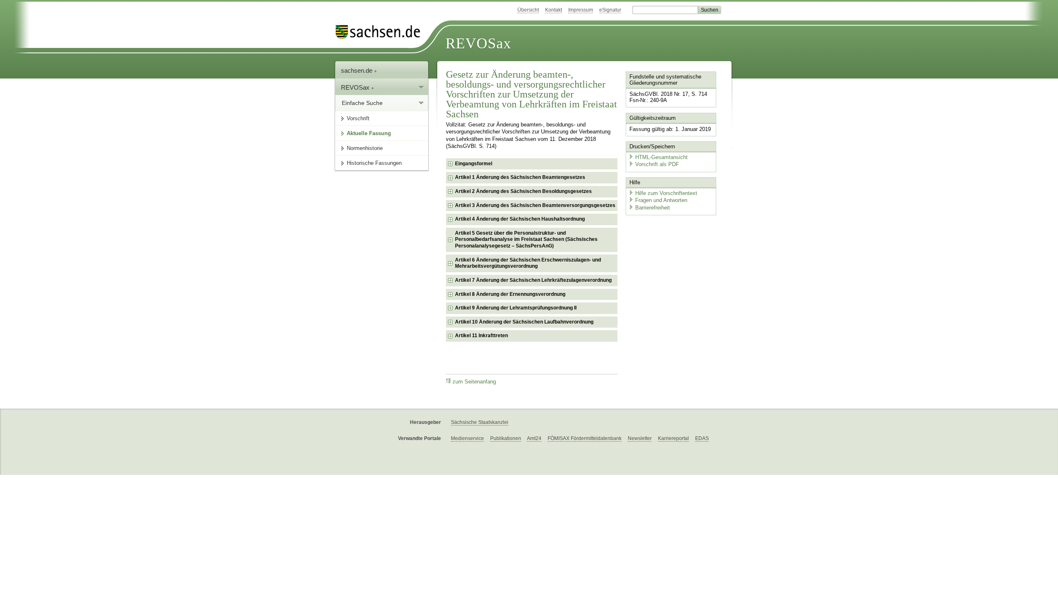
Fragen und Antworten (661, 200)
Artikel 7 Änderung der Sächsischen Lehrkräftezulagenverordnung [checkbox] (533, 280)
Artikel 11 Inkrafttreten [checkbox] (481, 335)
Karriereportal (673, 438)
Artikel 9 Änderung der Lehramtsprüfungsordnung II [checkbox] (516, 308)
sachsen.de (357, 70)
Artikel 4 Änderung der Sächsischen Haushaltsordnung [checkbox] (520, 219)
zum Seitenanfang (474, 382)
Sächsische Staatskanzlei (479, 422)
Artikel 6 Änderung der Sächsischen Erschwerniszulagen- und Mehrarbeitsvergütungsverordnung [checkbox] (528, 263)
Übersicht (528, 10)
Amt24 (534, 438)
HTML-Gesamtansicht (661, 157)
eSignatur (610, 10)
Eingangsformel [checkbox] (473, 164)
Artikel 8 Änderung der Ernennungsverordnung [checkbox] (510, 294)
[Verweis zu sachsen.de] (381, 32)
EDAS (702, 438)
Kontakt (553, 10)
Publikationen (505, 438)
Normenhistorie (365, 148)
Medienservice (467, 438)
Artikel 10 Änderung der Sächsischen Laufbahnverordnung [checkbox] (524, 322)
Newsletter (640, 438)
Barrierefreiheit (652, 208)
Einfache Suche (362, 103)
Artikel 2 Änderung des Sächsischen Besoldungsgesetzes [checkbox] (523, 191)
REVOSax (478, 43)
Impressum (580, 10)
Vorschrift (358, 118)
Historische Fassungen (374, 163)
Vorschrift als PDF (657, 164)
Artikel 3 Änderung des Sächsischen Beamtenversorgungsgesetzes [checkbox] (535, 205)
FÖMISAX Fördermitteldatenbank (585, 438)
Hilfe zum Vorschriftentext (666, 193)
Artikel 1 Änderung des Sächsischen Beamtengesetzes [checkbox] (520, 177)
